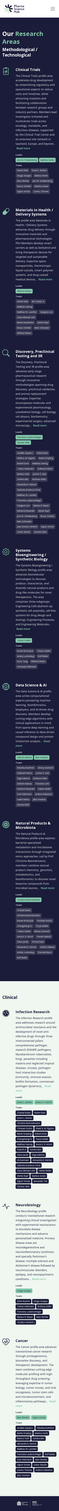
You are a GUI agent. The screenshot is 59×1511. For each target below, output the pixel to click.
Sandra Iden (23, 479)
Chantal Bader (24, 910)
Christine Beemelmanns (28, 899)
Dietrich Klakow (24, 757)
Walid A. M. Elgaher (26, 458)
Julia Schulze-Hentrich (27, 526)
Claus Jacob (22, 941)
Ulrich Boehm (23, 1301)
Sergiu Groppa (24, 175)
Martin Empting (46, 458)
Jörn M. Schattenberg (27, 160)
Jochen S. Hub (39, 474)
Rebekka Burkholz (25, 767)
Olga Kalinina (23, 778)
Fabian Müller (44, 788)
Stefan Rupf (43, 322)
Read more (23, 148)
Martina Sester (47, 160)
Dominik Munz (45, 952)
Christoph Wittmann (26, 666)
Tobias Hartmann (25, 468)
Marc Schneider (42, 327)
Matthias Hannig (24, 306)
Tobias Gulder (24, 640)
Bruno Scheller (24, 186)
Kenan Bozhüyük (25, 650)
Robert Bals (22, 170)
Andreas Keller (39, 479)
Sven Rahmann (24, 794)
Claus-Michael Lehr (26, 317)
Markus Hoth (23, 474)
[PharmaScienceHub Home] (14, 8)
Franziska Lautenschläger (29, 437)
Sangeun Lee (46, 312)
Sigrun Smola (23, 191)
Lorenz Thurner (41, 191)
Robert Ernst (23, 463)
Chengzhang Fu (24, 925)
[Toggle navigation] (53, 9)
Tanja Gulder (42, 925)
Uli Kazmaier (38, 941)
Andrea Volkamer (43, 794)
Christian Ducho (44, 920)
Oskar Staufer (23, 531)
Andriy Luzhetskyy (25, 656)
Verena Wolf (23, 804)
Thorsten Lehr (42, 783)
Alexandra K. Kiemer (26, 484)
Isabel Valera (23, 799)
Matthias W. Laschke (26, 312)
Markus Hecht (41, 175)
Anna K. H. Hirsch (25, 936)
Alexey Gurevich (45, 767)
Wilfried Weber (24, 291)
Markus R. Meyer (41, 505)
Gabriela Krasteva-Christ (28, 489)
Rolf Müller (43, 656)
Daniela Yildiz (23, 442)
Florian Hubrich (44, 936)
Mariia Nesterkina (25, 322)
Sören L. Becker (39, 170)
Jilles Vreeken (41, 757)
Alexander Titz (40, 1181)
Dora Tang (22, 661)
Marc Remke (23, 180)
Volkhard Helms (45, 468)
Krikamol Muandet (25, 510)
